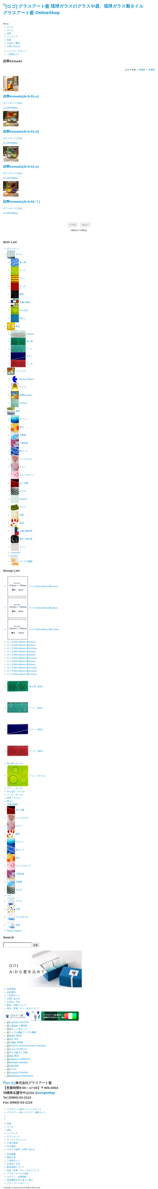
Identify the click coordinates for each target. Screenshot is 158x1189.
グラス (18, 901)
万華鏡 (22, 435)
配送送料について (15, 1167)
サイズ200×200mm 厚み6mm (21, 651)
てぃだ (22, 286)
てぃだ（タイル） (15, 794)
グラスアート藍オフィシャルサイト (24, 1109)
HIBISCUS (24, 1059)
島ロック (23, 451)
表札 (9, 33)
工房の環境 (12, 1143)
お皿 (17, 909)
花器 (17, 925)
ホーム (10, 27)
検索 (35, 944)
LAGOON (24, 1022)
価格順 (142, 69)
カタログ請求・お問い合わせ (21, 1149)
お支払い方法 (13, 1002)
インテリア (12, 36)
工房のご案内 (13, 43)
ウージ (22, 507)
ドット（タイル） (37, 775)
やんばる (23, 310)
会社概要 (11, 1154)
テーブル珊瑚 (25, 561)
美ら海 (22, 262)
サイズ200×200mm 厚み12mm (22, 658)
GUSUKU (23, 1072)
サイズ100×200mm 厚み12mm (22, 671)
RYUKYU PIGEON (36, 1046)
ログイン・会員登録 (16, 1176)
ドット (22, 270)
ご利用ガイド (13, 54)
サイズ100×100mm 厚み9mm (43, 607)
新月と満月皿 (25, 539)
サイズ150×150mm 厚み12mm (22, 648)
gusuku (14, 556)
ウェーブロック (27, 475)
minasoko (15, 552)
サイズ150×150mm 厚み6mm (21, 642)
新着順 (151, 69)
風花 (21, 523)
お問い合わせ (13, 46)
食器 (9, 40)
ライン (22, 278)
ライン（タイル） (15, 788)
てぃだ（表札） (36, 751)
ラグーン (23, 419)
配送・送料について (16, 1005)
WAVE (18, 1035)
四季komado (25, 395)
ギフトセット (13, 248)
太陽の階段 (24, 302)
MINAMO (23, 1062)
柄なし (22, 318)
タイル (10, 30)
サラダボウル (22, 917)
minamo (30, 334)
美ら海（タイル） (15, 763)
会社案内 (11, 992)
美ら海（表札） (36, 686)
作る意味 (11, 1146)
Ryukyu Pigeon (26, 379)
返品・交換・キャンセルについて (23, 1008)
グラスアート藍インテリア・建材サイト (26, 1112)
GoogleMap (46, 1092)
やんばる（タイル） (16, 791)
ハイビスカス (25, 459)
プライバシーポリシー (18, 1183)
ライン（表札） (36, 729)
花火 (21, 427)
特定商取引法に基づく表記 (20, 1180)
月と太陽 (23, 483)
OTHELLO (21, 1049)
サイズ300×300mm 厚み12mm (22, 667)
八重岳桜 (23, 443)
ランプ (22, 387)
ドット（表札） (36, 708)
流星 (21, 515)
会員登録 (11, 989)
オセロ (22, 491)
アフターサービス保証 (18, 1173)
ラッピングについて (16, 1139)
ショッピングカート (16, 51)
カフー (22, 467)
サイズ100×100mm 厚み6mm (43, 586)
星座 (21, 294)
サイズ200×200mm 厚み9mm (21, 655)
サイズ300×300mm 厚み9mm (21, 664)
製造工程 (11, 1157)
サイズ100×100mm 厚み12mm (44, 629)
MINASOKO (27, 1076)
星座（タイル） (14, 798)
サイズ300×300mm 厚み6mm (21, 661)
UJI (15, 1069)
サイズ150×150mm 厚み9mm (21, 645)
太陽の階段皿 (25, 531)
